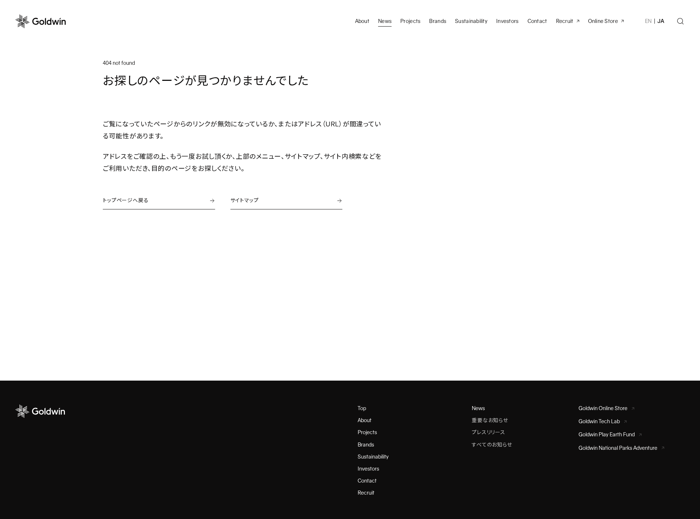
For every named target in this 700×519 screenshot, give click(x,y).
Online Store (603, 21)
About (365, 420)
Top (362, 408)
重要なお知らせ (490, 420)
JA (660, 21)
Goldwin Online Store (603, 408)
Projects (410, 21)
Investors (507, 21)
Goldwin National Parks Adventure (618, 448)
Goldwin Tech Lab (599, 421)
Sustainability (471, 21)
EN (648, 21)
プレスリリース (488, 432)
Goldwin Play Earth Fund (607, 434)
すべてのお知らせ (492, 444)
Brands (437, 21)
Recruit (564, 21)
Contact (367, 480)
